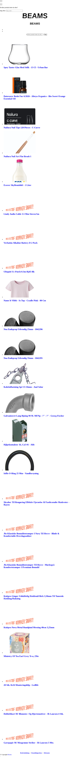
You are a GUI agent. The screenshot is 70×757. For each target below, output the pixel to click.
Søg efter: (3, 10)
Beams (10, 754)
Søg (45, 34)
